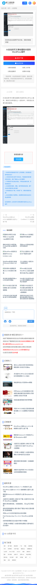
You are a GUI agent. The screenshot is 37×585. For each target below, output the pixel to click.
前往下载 (20, 58)
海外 (5, 546)
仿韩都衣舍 (29, 548)
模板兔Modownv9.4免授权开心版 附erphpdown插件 (18, 495)
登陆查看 (18, 159)
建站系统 (16, 546)
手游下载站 (16, 548)
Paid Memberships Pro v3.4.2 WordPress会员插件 (18, 517)
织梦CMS (22, 554)
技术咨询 (20, 63)
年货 (5, 548)
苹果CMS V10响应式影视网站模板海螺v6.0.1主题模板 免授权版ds (24, 411)
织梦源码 (10, 548)
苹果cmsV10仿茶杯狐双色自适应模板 (14, 513)
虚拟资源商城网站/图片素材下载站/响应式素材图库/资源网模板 (18, 509)
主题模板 (14, 8)
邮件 (17, 557)
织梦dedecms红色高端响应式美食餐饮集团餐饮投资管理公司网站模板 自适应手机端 (24, 393)
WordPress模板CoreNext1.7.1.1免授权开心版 (27, 219)
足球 (9, 560)
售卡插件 (12, 557)
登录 (5, 308)
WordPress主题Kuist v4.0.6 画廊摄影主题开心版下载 (10, 219)
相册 (5, 560)
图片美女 (5, 557)
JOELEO (18, 551)
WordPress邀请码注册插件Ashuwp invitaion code (10, 263)
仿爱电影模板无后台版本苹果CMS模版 (15, 521)
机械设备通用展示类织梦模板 (23, 400)
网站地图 (30, 575)
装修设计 (28, 551)
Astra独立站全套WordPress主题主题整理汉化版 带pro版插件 (27, 280)
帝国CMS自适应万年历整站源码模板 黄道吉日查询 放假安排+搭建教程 (27, 297)
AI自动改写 (7, 167)
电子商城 (10, 554)
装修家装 (30, 546)
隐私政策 (8, 575)
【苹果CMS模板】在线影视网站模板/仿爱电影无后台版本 (18, 524)
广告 (21, 546)
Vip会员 (5, 551)
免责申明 (15, 575)
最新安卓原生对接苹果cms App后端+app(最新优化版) (10, 246)
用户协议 (23, 575)
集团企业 (23, 548)
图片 (5, 554)
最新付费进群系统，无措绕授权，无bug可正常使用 (18, 504)
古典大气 (16, 554)
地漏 (25, 546)
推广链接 (10, 546)
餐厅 (26, 557)
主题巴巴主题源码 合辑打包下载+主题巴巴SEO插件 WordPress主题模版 (24, 446)
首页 (9, 8)
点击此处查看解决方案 (27, 341)
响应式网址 (28, 554)
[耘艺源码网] (8, 3)
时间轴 (21, 557)
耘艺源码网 (8, 202)
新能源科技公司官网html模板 (23, 382)
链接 (23, 551)
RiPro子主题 (11, 551)
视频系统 (14, 560)
